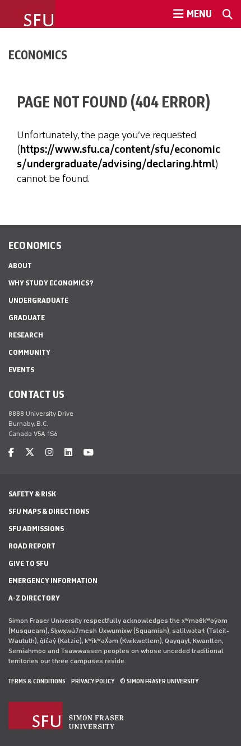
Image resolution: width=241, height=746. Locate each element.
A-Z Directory (34, 598)
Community (29, 352)
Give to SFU (28, 563)
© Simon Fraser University (159, 681)
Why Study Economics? (50, 283)
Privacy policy (92, 681)
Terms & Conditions (37, 681)
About (20, 265)
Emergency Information (53, 580)
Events (21, 369)
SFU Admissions (36, 528)
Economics (37, 55)
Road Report (31, 546)
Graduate (26, 317)
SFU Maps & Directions (48, 511)
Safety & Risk (32, 494)
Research (25, 335)
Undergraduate (38, 300)
